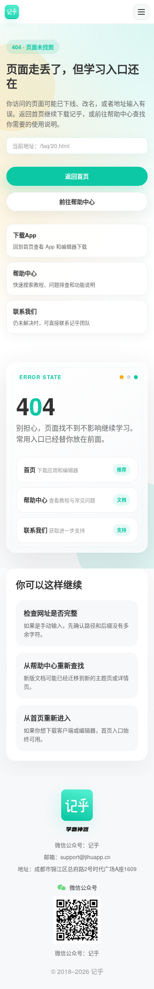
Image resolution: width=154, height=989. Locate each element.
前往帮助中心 (77, 201)
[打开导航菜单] (141, 12)
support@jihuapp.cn (85, 857)
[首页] (12, 12)
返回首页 (77, 176)
